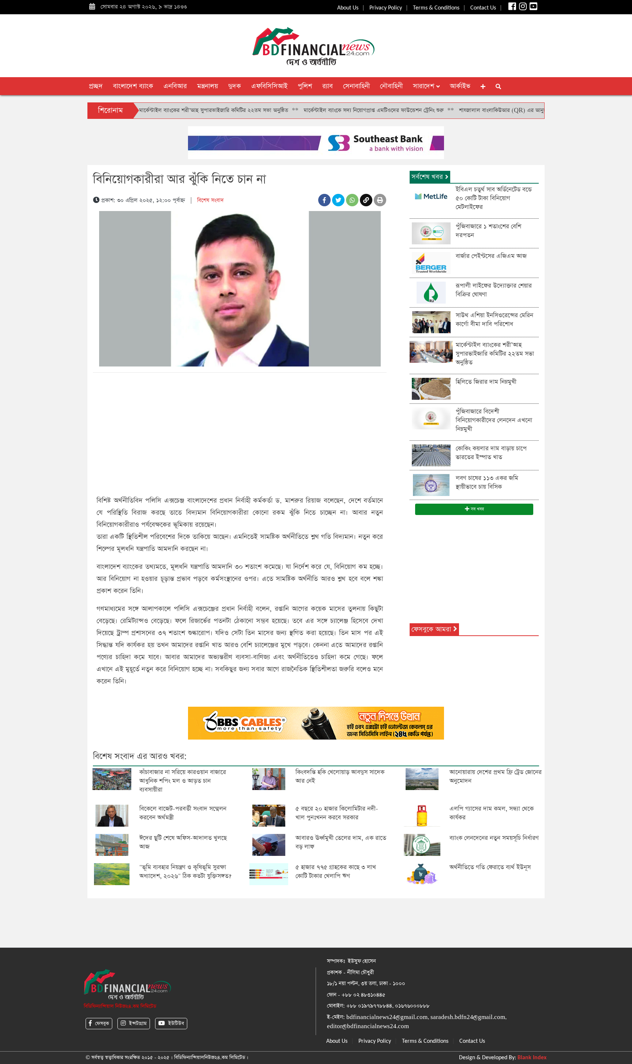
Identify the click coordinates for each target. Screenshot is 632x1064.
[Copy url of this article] (366, 200)
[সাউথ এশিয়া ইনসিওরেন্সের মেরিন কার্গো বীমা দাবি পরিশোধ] (431, 321)
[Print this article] (380, 200)
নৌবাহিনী (391, 86)
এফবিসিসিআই (269, 86)
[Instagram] (522, 8)
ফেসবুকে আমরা (432, 629)
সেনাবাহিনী (356, 86)
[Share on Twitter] (338, 200)
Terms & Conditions (436, 8)
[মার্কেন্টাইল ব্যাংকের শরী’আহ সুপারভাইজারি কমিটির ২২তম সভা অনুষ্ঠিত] (431, 351)
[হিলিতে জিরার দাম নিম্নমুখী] (431, 388)
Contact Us (483, 8)
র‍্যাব (327, 86)
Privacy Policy (385, 8)
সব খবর (476, 509)
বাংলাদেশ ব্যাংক (133, 86)
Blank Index (532, 1058)
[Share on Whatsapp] (352, 200)
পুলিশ (305, 86)
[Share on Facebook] (324, 200)
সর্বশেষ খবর (428, 176)
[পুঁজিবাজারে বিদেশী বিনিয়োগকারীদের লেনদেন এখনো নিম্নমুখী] (431, 417)
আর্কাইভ (460, 86)
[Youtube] (532, 8)
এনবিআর (175, 86)
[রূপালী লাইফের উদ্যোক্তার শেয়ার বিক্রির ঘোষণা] (431, 292)
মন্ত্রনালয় (207, 86)
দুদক (234, 86)
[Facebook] (511, 8)
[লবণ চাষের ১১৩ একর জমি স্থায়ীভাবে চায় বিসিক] (431, 484)
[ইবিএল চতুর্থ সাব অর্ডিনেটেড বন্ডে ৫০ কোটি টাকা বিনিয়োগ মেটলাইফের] (431, 195)
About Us (347, 8)
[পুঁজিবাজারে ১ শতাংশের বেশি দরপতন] (431, 232)
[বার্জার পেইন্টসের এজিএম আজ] (431, 262)
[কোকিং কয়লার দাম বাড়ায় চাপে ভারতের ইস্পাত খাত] (431, 454)
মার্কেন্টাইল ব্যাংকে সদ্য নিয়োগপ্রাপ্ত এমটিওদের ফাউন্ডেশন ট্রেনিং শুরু (342, 110)
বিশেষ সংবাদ (210, 200)
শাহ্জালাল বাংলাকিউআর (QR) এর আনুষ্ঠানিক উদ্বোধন (485, 110)
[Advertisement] (240, 432)
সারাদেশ (424, 86)
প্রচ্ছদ (96, 86)
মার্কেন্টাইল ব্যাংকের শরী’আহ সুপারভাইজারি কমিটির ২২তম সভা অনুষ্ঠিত (182, 110)
